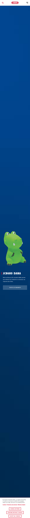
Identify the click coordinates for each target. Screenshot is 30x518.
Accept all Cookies (15, 516)
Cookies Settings (15, 508)
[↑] (12, 268)
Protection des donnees (12, 504)
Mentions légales (21, 504)
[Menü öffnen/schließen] (27, 3)
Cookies (4, 504)
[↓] (17, 268)
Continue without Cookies (15, 512)
